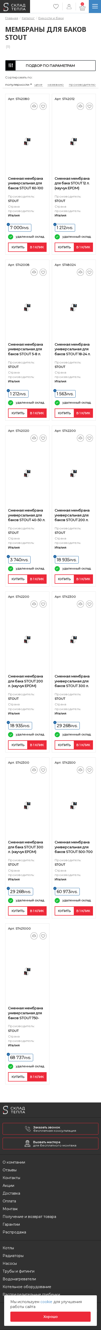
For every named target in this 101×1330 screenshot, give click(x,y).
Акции (8, 1185)
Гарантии (11, 1224)
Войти (69, 6)
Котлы (8, 1248)
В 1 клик (37, 247)
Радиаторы (13, 1255)
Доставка (11, 1193)
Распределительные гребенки (31, 1294)
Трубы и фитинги (18, 1271)
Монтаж (10, 1209)
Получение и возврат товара (29, 1216)
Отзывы (10, 1170)
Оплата (9, 1201)
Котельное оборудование (27, 1286)
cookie (46, 1301)
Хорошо (51, 1316)
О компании (14, 1162)
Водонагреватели (19, 1279)
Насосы (10, 1263)
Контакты (11, 1177)
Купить (18, 247)
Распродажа (14, 1232)
